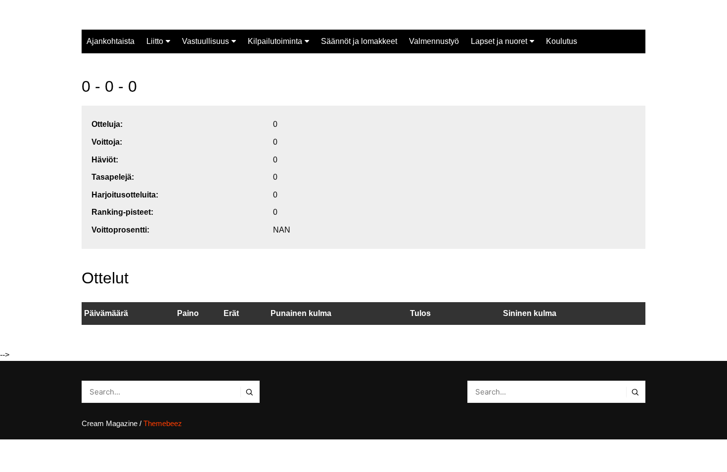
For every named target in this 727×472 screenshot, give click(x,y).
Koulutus (561, 41)
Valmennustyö (434, 41)
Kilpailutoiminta (275, 41)
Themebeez (162, 423)
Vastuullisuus (205, 41)
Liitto (154, 41)
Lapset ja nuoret (499, 41)
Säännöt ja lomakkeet (359, 41)
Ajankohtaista (111, 41)
